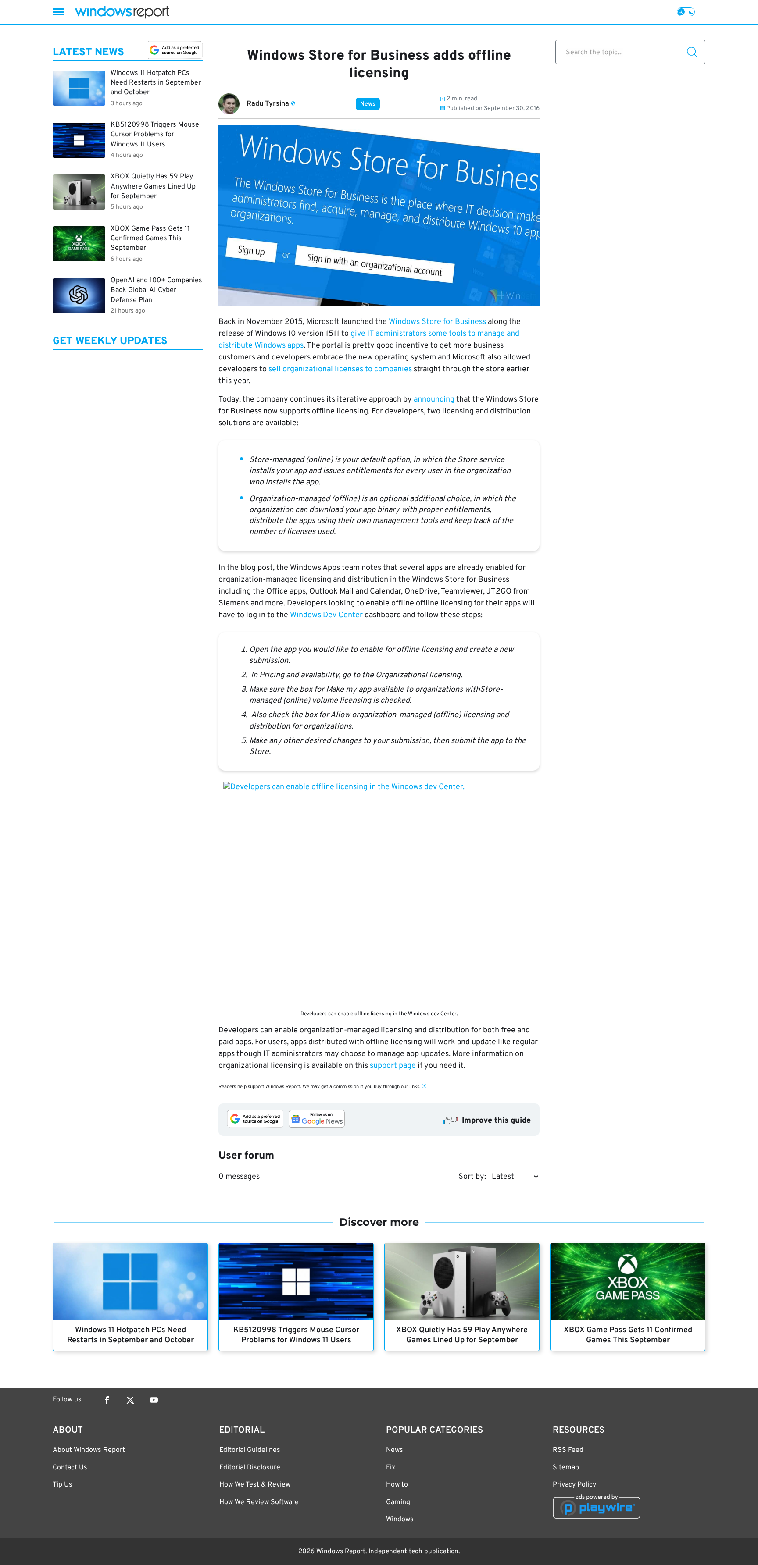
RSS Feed (568, 1450)
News (367, 104)
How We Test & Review (254, 1484)
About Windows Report (89, 1450)
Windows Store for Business (437, 322)
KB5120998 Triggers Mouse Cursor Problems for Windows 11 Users (296, 1335)
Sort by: (472, 1177)
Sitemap (566, 1467)
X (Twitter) (130, 1400)
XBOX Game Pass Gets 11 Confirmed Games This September (628, 1335)
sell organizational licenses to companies (340, 369)
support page (393, 1066)
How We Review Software (259, 1502)
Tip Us (62, 1484)
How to (397, 1484)
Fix (390, 1467)
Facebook (107, 1400)
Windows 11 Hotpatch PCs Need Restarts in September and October (130, 1335)
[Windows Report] (122, 12)
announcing (434, 400)
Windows (400, 1519)
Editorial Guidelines (249, 1450)
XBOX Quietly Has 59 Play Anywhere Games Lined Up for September (462, 1335)
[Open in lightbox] (379, 894)
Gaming (398, 1502)
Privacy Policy (574, 1484)
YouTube (154, 1400)
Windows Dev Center (326, 615)
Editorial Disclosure (249, 1467)
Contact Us (70, 1467)
